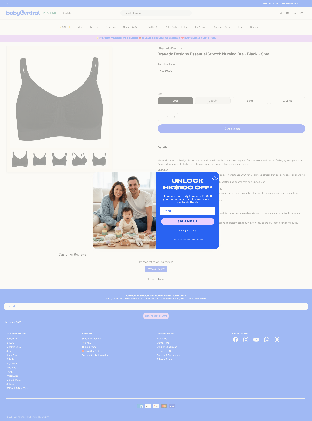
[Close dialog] (215, 177)
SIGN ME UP (188, 221)
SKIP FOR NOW (188, 231)
